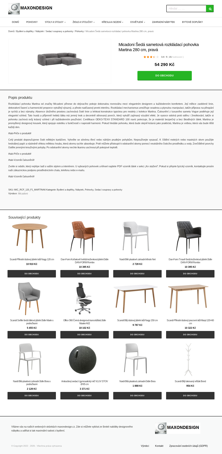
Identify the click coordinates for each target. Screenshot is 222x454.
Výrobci (145, 446)
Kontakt (159, 446)
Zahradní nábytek (163, 22)
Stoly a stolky (54, 22)
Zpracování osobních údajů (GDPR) (188, 446)
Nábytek (39, 31)
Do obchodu (164, 75)
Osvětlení (136, 22)
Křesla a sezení (111, 22)
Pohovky (32, 22)
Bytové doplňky (192, 22)
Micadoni (23, 193)
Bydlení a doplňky (25, 31)
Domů (15, 22)
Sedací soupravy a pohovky (59, 31)
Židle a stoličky (83, 22)
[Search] (210, 8)
